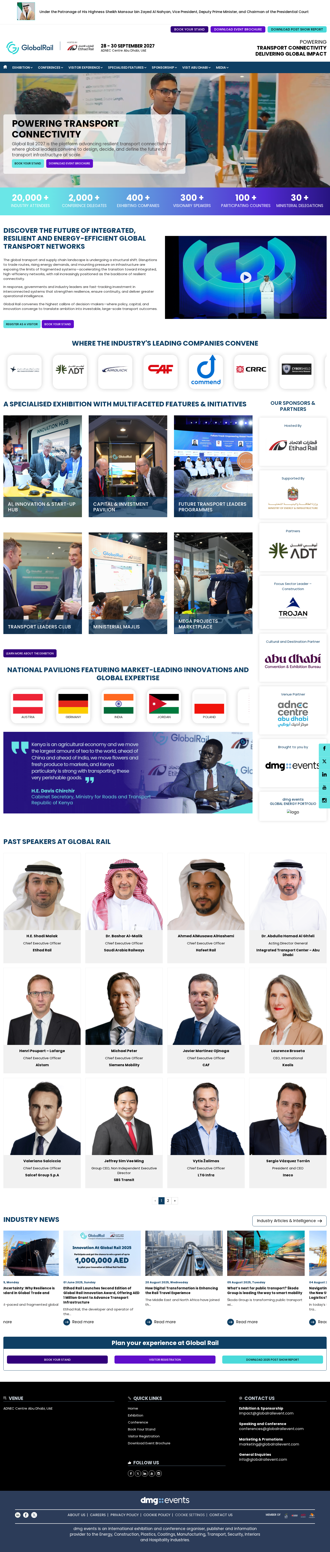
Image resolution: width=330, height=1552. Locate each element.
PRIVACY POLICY (124, 1515)
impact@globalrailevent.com (266, 1413)
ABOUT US (76, 1515)
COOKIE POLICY (156, 1515)
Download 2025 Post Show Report (272, 1360)
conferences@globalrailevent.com (271, 1428)
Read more (49, 1322)
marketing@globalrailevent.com (269, 1444)
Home (133, 1408)
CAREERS (98, 1515)
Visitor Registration (144, 1436)
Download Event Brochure (238, 29)
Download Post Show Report (297, 29)
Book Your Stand (189, 29)
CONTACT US (221, 1515)
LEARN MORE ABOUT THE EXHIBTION (30, 653)
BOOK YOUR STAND (57, 324)
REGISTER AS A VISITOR (22, 324)
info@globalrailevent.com (263, 1459)
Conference (138, 1422)
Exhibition (135, 1415)
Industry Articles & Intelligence (286, 1220)
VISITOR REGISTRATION (165, 1360)
